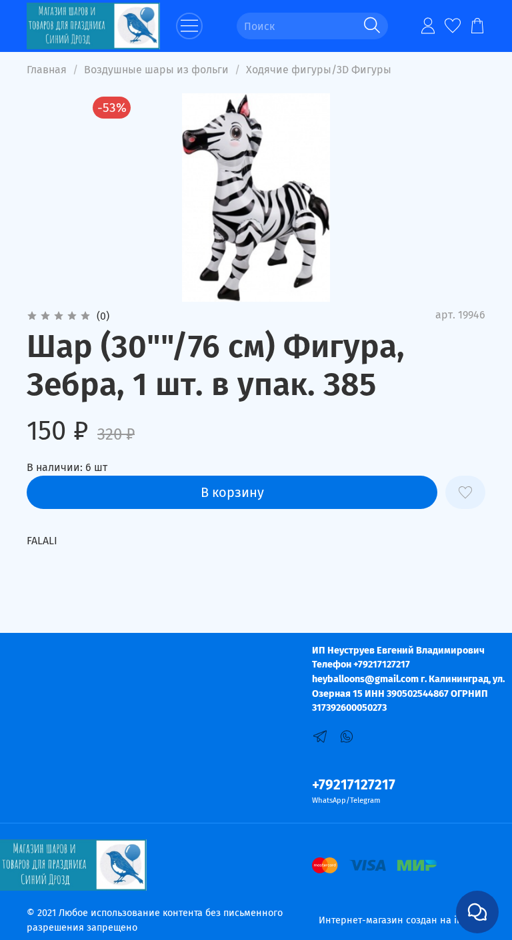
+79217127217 (353, 785)
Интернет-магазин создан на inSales (402, 920)
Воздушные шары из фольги (156, 69)
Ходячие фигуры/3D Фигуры (318, 69)
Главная (47, 69)
